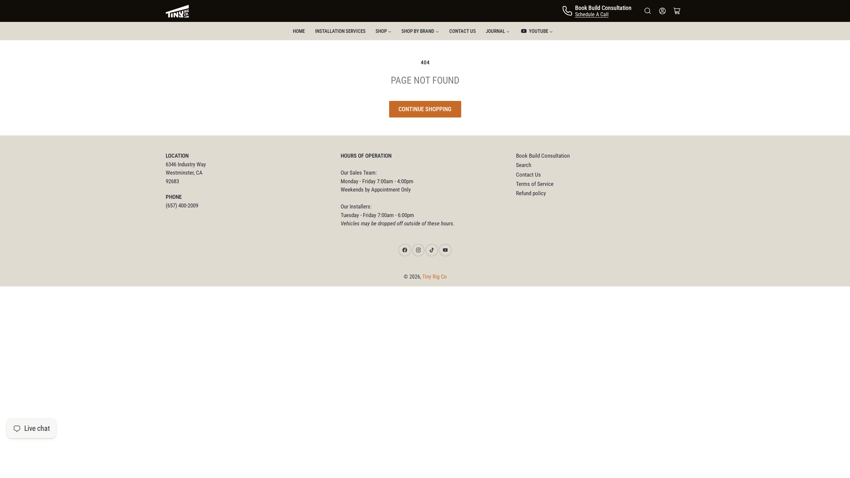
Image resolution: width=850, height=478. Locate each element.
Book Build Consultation (543, 156)
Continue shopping (425, 109)
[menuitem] (298, 31)
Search (523, 165)
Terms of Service (534, 184)
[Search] (647, 11)
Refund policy (531, 193)
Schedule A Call (592, 14)
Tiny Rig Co (434, 277)
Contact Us (528, 175)
